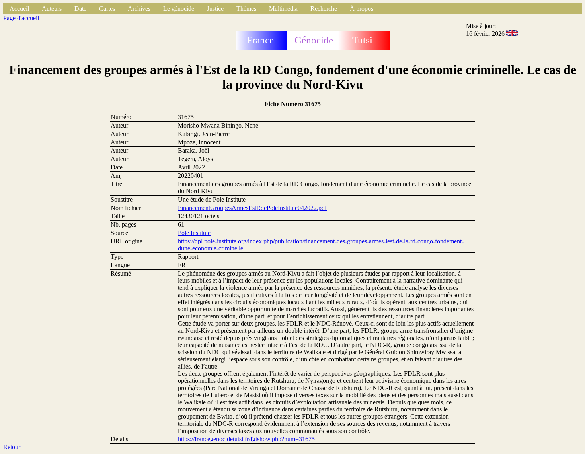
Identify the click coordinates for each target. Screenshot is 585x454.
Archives (139, 8)
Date (80, 8)
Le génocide (178, 8)
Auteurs (52, 8)
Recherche (323, 8)
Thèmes (246, 8)
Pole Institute (194, 232)
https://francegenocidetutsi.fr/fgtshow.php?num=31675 (246, 439)
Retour (11, 447)
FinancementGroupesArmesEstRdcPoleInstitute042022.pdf (252, 207)
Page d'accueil (21, 18)
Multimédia (283, 8)
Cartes (107, 8)
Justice (215, 8)
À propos (361, 8)
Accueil (19, 8)
